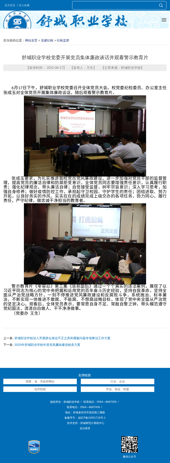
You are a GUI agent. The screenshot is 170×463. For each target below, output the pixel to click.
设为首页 (10, 5)
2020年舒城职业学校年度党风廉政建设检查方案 (47, 344)
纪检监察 (63, 40)
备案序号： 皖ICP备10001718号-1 (85, 417)
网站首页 (31, 40)
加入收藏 (24, 5)
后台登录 (85, 428)
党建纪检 (47, 40)
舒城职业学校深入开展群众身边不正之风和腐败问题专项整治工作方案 (62, 338)
